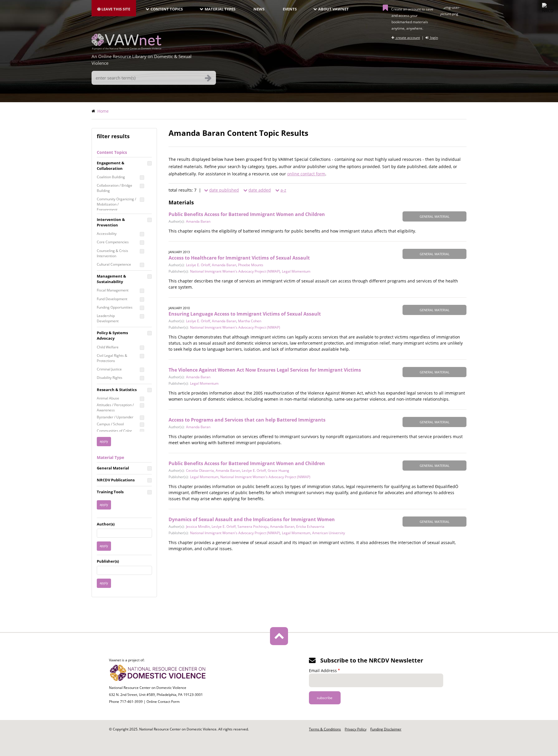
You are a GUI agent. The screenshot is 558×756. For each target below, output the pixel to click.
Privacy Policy (355, 729)
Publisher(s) (108, 561)
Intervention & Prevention (111, 222)
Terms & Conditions (325, 729)
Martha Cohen (249, 320)
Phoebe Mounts (250, 264)
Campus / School (110, 424)
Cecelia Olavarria (200, 470)
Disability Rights (109, 377)
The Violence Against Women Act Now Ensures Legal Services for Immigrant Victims (265, 370)
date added (259, 190)
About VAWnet (333, 9)
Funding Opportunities (115, 307)
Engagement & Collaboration (110, 165)
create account (407, 37)
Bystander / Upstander (115, 417)
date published (224, 190)
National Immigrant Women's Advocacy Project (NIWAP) (235, 271)
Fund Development (112, 298)
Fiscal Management (112, 290)
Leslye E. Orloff (198, 264)
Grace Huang (278, 470)
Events (290, 9)
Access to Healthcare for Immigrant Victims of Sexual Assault (239, 258)
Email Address (323, 670)
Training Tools (110, 491)
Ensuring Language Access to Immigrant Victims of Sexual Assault (245, 314)
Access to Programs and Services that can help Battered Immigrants (247, 420)
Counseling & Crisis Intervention (112, 253)
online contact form (306, 174)
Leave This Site (115, 9)
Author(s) (106, 524)
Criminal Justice (109, 369)
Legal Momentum (296, 271)
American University (328, 532)
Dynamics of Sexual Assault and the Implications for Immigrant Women (252, 519)
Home (103, 111)
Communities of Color (114, 430)
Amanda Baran (198, 221)
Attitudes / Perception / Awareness (115, 407)
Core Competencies (113, 242)
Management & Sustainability (111, 278)
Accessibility (107, 233)
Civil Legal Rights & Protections (112, 358)
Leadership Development (108, 318)
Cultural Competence (114, 264)
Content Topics (167, 9)
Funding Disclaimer (385, 729)
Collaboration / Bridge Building (114, 188)
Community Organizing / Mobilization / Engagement (116, 204)
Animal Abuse (108, 398)
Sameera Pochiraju (252, 526)
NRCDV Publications (116, 480)
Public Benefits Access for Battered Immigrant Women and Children (247, 214)
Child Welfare (108, 347)
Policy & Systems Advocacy (112, 335)
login (433, 37)
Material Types (220, 9)
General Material (113, 468)
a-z (283, 190)
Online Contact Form (163, 701)
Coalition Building (111, 176)
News (258, 9)
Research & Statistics (117, 389)
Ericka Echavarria (310, 526)
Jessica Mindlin (198, 526)
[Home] (126, 48)
